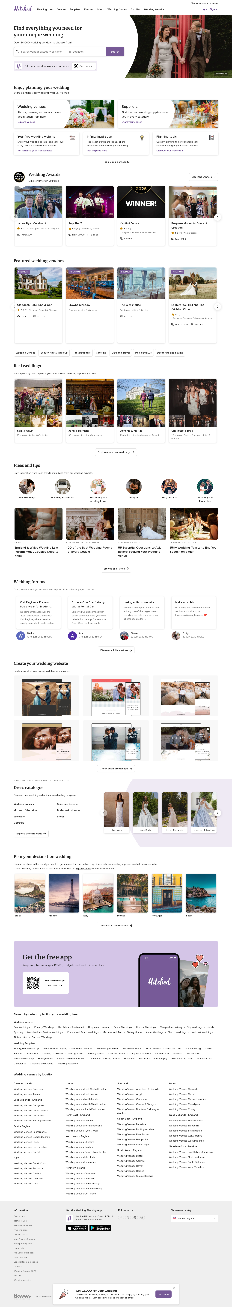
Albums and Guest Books (70, 1058)
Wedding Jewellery (67, 1063)
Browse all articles (114, 568)
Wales (172, 1083)
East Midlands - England (28, 1099)
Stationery (32, 1053)
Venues (61, 9)
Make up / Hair (184, 602)
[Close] (174, 1288)
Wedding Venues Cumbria (79, 1147)
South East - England (129, 1118)
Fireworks (129, 1058)
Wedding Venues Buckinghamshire (135, 1129)
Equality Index (83, 868)
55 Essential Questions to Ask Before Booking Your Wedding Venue (139, 552)
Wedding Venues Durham (79, 1120)
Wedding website (22, 1280)
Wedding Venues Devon (130, 1166)
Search (114, 51)
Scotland (122, 1083)
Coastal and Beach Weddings (83, 1032)
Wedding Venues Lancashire (80, 1162)
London (69, 1083)
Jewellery (19, 816)
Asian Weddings (154, 1032)
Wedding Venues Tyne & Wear (81, 1130)
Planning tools (45, 9)
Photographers (82, 352)
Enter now (163, 1294)
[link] (38, 411)
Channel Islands (23, 1083)
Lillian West (117, 830)
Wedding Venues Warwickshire (185, 1135)
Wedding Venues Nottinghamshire (32, 1120)
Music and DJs (143, 352)
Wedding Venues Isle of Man (80, 1157)
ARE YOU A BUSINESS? (205, 3)
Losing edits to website (139, 602)
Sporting (18, 1032)
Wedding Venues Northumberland (83, 1125)
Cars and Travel (121, 352)
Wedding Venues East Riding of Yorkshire (191, 1152)
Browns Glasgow (79, 305)
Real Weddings (27, 497)
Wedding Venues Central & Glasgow (136, 1104)
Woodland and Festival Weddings (45, 1032)
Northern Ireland (75, 1167)
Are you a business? (24, 1252)
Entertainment (153, 1048)
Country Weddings (44, 1027)
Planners (177, 1053)
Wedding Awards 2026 (25, 1271)
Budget (133, 497)
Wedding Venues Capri (26, 1183)
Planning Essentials (62, 497)
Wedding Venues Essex (26, 1142)
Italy (16, 1157)
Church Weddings (177, 1032)
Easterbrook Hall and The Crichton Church (187, 307)
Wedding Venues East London (81, 1094)
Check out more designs (114, 768)
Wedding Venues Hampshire (132, 1139)
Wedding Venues (25, 352)
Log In (204, 9)
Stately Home (134, 1032)
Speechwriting (193, 1048)
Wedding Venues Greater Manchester (85, 1152)
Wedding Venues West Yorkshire (186, 1167)
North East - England (77, 1115)
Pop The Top (76, 223)
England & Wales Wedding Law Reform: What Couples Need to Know (37, 552)
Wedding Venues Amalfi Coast (30, 1163)
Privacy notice (21, 1230)
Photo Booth (162, 1053)
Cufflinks (19, 823)
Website (154, 9)
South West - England (130, 1150)
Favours (18, 1053)
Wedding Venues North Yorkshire (187, 1157)
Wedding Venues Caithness (132, 1099)
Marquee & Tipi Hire (140, 1053)
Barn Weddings (22, 1027)
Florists (59, 1053)
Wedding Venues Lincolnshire (29, 1115)
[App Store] (77, 1230)
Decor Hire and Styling (170, 352)
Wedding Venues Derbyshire (29, 1105)
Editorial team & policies (26, 1262)
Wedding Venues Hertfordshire (30, 1147)
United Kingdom (186, 1218)
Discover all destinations (114, 925)
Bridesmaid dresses (68, 810)
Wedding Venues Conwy (182, 1109)
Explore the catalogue (29, 833)
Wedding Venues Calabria (27, 1173)
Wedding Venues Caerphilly (184, 1089)
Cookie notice (21, 1234)
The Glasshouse (130, 305)
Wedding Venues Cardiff (182, 1094)
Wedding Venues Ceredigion (184, 1104)
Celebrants (20, 1063)
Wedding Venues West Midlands (186, 1140)
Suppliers (75, 9)
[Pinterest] (135, 1217)
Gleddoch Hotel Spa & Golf (34, 305)
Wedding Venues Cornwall (131, 1160)
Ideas (100, 9)
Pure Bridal (145, 830)
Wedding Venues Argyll (129, 1094)
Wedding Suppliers (24, 1043)
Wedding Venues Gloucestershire (135, 1176)
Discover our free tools (169, 150)
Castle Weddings (122, 1027)
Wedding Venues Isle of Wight (133, 1144)
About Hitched (21, 1257)
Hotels (210, 1027)
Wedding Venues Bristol (130, 1155)
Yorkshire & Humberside (183, 1146)
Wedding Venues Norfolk (27, 1152)
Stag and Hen (169, 497)
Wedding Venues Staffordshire (185, 1130)
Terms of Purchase (23, 1225)
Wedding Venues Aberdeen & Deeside (138, 1089)
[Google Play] (100, 1230)
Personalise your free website (35, 150)
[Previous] (14, 217)
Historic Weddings (146, 1027)
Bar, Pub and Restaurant (71, 1027)
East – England (22, 1126)
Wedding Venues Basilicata (28, 1168)
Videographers (96, 1053)
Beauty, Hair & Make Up (54, 352)
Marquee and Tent (112, 1032)
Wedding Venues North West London (85, 1104)
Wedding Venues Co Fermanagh (82, 1183)
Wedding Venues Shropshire (184, 1125)
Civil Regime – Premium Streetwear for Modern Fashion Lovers (35, 606)
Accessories (193, 1053)
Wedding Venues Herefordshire (186, 1120)
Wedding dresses (24, 804)
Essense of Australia (204, 830)
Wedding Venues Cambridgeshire (32, 1137)
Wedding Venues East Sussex (133, 1134)
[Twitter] (128, 1217)
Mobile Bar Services (82, 1048)
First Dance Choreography (153, 1058)
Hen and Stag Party (182, 1058)
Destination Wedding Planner (104, 1058)
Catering (101, 352)
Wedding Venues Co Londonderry (83, 1188)
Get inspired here (97, 150)
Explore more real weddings (114, 452)
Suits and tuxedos (67, 804)
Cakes (208, 1048)
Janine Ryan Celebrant (31, 223)
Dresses (89, 9)
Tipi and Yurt (20, 1037)
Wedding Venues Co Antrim (80, 1173)
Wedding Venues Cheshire (79, 1142)
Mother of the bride (25, 810)
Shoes (60, 816)
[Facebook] (121, 1217)
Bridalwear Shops (132, 1048)
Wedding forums (117, 9)
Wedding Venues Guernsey (28, 1089)
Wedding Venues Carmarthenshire (187, 1099)
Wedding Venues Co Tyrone (80, 1193)
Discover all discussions (114, 650)
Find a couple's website (116, 162)
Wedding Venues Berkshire (131, 1124)
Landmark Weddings (202, 1032)
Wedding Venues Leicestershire (31, 1110)
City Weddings (194, 1027)
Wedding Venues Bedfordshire (30, 1132)
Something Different (108, 1048)
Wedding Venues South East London (85, 1109)
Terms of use (20, 1220)
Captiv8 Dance (129, 223)
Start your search (132, 122)
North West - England (77, 1136)
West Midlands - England (183, 1115)
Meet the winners (202, 177)
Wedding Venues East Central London (86, 1089)
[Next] (217, 217)
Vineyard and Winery (171, 1027)
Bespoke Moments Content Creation (189, 225)
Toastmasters (204, 1058)
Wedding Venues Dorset (130, 1171)
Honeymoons (45, 1058)
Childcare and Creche (41, 1063)
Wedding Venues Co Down (80, 1178)
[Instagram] (142, 1217)
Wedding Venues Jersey (27, 1094)
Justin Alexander (175, 830)
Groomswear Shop (24, 1058)
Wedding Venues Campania (28, 1178)
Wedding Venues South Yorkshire (187, 1162)
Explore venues (26, 122)
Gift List (135, 9)
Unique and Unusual (98, 1027)
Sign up (214, 9)
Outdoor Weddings (42, 1037)
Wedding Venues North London (82, 1099)
